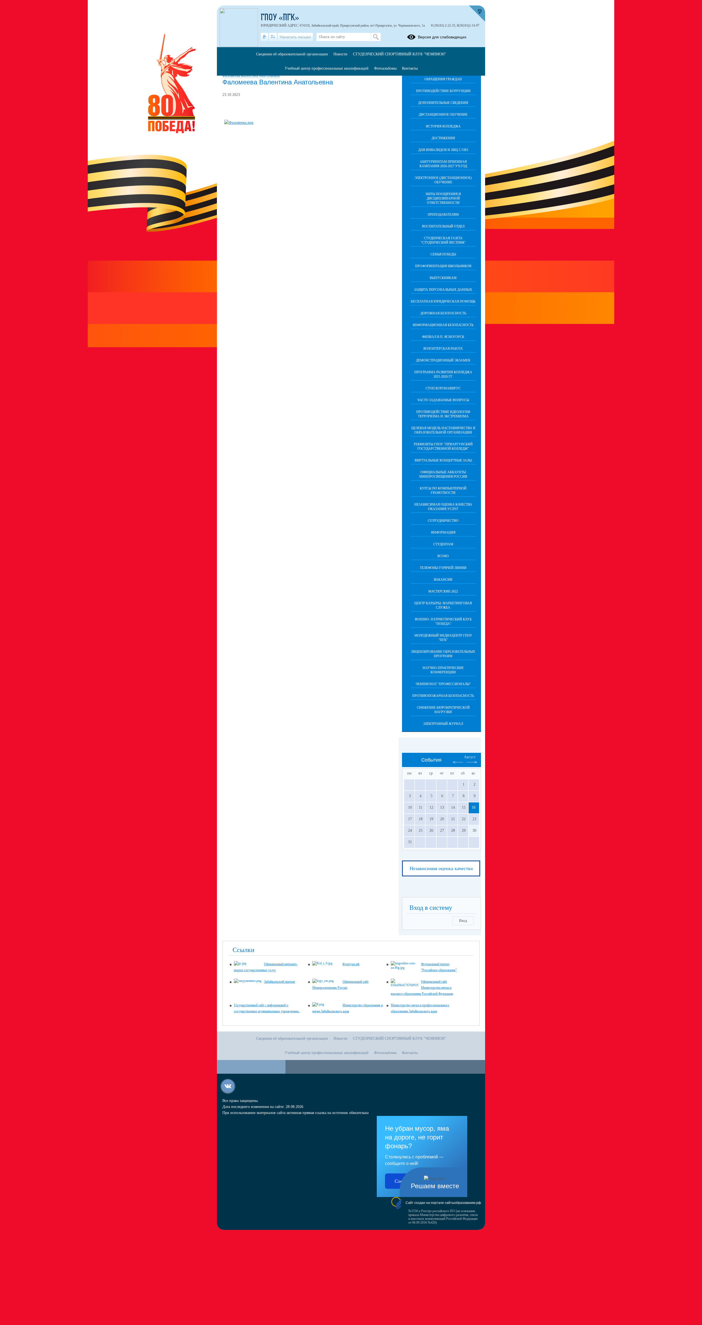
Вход (463, 921)
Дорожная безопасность (443, 313)
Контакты (410, 68)
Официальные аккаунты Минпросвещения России (443, 474)
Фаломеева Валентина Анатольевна (251, 76)
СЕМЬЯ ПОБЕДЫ (443, 254)
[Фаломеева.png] (238, 123)
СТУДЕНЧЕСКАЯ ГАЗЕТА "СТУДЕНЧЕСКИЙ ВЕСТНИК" (443, 240)
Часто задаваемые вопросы (443, 400)
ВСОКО (443, 556)
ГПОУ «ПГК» (280, 18)
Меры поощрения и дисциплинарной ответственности (443, 198)
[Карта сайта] (273, 37)
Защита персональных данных (443, 290)
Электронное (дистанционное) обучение (443, 180)
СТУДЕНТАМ (443, 544)
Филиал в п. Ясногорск (443, 337)
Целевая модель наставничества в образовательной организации (443, 430)
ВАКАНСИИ (443, 580)
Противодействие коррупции (443, 91)
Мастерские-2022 (443, 591)
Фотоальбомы (385, 68)
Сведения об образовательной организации (292, 54)
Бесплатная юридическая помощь (443, 301)
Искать (376, 37)
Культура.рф (351, 964)
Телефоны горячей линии (443, 568)
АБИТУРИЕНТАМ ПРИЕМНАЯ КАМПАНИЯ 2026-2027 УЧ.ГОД (443, 164)
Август (469, 757)
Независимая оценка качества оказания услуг (443, 507)
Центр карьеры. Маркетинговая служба (443, 605)
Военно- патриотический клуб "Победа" (443, 621)
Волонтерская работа (443, 349)
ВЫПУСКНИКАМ (443, 278)
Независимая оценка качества (441, 868)
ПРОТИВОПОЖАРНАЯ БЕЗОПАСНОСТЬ (443, 696)
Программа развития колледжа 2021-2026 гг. (443, 374)
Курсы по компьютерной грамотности (443, 490)
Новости (340, 54)
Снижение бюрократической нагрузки (443, 710)
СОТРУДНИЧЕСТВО (443, 521)
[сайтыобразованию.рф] (477, 13)
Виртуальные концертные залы (443, 460)
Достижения (443, 138)
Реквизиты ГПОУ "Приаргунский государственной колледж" (443, 446)
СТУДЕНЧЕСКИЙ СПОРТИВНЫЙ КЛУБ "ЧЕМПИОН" (399, 54)
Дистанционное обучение (443, 114)
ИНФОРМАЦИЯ (443, 532)
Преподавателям (443, 214)
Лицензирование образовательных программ (443, 654)
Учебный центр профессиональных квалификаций (327, 68)
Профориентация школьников (443, 266)
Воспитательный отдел (443, 226)
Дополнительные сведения (443, 103)
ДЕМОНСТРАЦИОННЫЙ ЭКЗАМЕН (443, 360)
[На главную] (264, 37)
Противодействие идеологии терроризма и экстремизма (443, 414)
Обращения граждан (443, 79)
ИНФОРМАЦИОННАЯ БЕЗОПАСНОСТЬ (443, 325)
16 (473, 807)
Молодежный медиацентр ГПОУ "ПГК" (443, 638)
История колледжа (443, 126)
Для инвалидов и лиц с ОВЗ (443, 150)
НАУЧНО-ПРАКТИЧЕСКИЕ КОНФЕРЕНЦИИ (443, 670)
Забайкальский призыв (279, 982)
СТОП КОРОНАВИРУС (443, 388)
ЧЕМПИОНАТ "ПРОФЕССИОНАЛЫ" (443, 684)
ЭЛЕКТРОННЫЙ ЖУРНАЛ (443, 724)
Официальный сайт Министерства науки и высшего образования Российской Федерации (422, 988)
